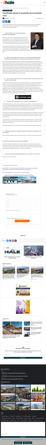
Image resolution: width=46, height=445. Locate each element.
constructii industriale (19, 418)
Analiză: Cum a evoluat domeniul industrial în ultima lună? (11, 336)
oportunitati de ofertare (5, 420)
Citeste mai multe (27, 442)
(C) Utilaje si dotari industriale (6, 418)
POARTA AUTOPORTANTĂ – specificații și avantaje (36, 333)
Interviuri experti (6, 10)
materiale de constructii (40, 418)
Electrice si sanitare (27, 418)
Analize (13, 418)
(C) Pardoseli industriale (27, 416)
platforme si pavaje (13, 420)
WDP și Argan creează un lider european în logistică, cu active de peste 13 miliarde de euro (37, 276)
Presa (19, 420)
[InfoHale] (9, 2)
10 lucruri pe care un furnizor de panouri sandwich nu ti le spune (36, 323)
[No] (44, 441)
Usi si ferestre (35, 420)
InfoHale (6, 18)
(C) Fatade (12, 416)
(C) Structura (34, 416)
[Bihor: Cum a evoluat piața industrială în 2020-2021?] (27, 329)
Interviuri (23, 235)
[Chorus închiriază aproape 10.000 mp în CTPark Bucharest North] (23, 270)
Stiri (11, 10)
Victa (39, 420)
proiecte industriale (24, 420)
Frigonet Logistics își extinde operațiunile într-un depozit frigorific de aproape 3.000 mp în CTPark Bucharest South (9, 276)
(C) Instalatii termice (18, 416)
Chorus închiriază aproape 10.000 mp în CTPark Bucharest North (22, 275)
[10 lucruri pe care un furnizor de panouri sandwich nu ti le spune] (27, 323)
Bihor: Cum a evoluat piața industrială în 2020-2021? (36, 328)
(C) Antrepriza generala (5, 416)
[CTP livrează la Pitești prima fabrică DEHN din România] (8, 406)
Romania (30, 420)
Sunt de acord (18, 442)
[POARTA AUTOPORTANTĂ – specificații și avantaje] (27, 334)
